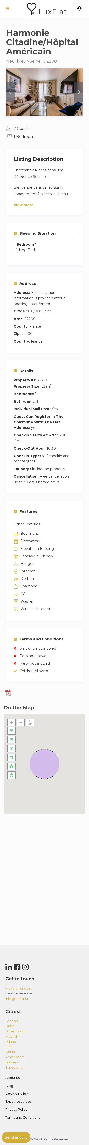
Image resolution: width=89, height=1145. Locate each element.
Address (27, 283)
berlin (10, 1052)
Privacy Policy (16, 1109)
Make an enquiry (18, 988)
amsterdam (14, 1057)
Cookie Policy (16, 1093)
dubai (10, 1026)
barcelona (13, 1067)
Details (26, 370)
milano (10, 1041)
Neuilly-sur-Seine (37, 311)
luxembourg (15, 1031)
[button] (44, 764)
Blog (9, 1086)
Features (28, 511)
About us (12, 1078)
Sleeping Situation (37, 233)
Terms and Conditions (41, 639)
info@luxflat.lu (16, 999)
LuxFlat (52, 11)
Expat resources (18, 1101)
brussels (12, 1062)
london (11, 1021)
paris (9, 1047)
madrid (11, 1036)
